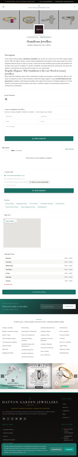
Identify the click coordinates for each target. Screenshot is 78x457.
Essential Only (56, 449)
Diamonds (5, 349)
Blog (63, 414)
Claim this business (45, 37)
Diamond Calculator (8, 439)
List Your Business (45, 1)
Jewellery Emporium (27, 349)
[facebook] (6, 99)
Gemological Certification (29, 331)
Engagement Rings (21, 203)
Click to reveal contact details (40, 182)
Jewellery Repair (45, 331)
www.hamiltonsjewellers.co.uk (16, 175)
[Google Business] (24, 418)
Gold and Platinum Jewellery (26, 339)
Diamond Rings (9, 203)
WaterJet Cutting (65, 349)
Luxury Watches (45, 355)
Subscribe (69, 306)
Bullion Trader (6, 335)
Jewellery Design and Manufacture (27, 345)
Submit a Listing (7, 433)
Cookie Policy (30, 452)
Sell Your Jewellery (65, 342)
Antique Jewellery (7, 327)
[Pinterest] (16, 418)
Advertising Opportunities (64, 1)
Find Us (5, 436)
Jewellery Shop (59, 203)
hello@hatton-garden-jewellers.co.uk (68, 438)
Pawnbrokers (64, 327)
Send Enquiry (40, 138)
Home (64, 404)
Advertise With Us (8, 429)
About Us (65, 407)
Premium (62, 338)
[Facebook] (4, 418)
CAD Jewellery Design (9, 338)
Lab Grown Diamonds (47, 347)
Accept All (69, 449)
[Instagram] (12, 418)
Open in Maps (10, 221)
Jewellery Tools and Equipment (47, 339)
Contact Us (65, 417)
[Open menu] (3, 7)
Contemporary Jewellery (9, 342)
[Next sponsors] (75, 376)
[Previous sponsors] (2, 376)
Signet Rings (63, 345)
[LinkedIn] (20, 418)
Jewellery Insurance (27, 357)
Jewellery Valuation (46, 344)
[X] (8, 418)
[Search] (74, 7)
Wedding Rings (64, 353)
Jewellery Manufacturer (48, 327)
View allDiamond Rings (39, 292)
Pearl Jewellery (64, 331)
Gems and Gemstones (28, 335)
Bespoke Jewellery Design (10, 331)
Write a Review (69, 149)
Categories (65, 410)
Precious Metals (64, 335)
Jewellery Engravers (27, 353)
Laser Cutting (45, 351)
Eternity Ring (25, 327)
